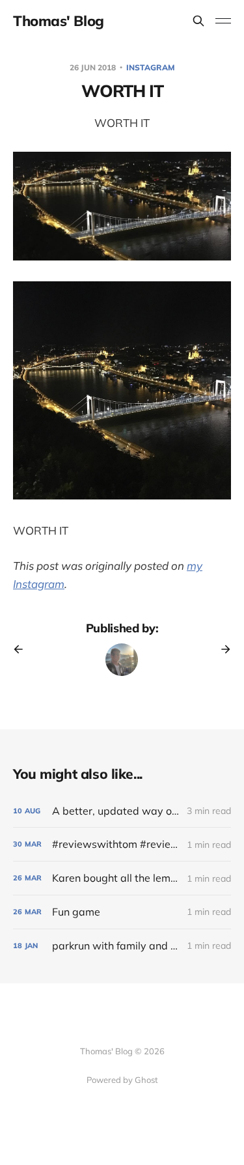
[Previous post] (23, 649)
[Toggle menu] (223, 21)
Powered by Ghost (122, 1079)
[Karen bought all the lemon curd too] (122, 878)
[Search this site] (198, 21)
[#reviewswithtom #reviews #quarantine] (122, 844)
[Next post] (221, 649)
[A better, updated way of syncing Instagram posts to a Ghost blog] (122, 811)
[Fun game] (122, 912)
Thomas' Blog (58, 21)
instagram (150, 67)
